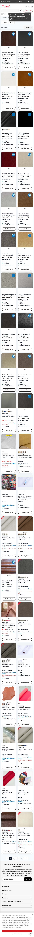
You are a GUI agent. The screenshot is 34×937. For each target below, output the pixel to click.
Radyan (13, 423)
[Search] (20, 10)
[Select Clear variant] (19, 661)
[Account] (29, 6)
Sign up (28, 879)
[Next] (26, 858)
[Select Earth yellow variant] (21, 452)
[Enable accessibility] (30, 933)
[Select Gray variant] (5, 830)
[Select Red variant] (9, 830)
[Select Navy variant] (7, 830)
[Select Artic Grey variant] (19, 745)
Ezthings (4, 716)
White (11, 22)
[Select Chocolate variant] (25, 452)
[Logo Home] (6, 6)
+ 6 (11, 830)
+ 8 (11, 704)
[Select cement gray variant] (3, 411)
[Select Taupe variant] (9, 661)
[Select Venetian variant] (25, 745)
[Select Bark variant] (23, 534)
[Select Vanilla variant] (9, 129)
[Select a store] (26, 6)
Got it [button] (17, 931)
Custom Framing (5, 1)
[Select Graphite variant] (5, 534)
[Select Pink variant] (9, 620)
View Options (9, 148)
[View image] (8, 47)
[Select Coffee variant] (23, 452)
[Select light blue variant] (5, 411)
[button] (17, 934)
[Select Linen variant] (25, 577)
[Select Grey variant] (7, 129)
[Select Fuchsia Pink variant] (7, 620)
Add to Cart (9, 68)
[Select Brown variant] (3, 830)
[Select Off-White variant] (19, 830)
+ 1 (27, 620)
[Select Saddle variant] (19, 534)
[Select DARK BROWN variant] (5, 704)
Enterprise (30, 1)
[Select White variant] (5, 129)
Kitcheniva (21, 464)
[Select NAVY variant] (7, 704)
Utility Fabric (6, 17)
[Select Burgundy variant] (9, 704)
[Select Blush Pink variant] (3, 620)
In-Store (5, 22)
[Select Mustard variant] (19, 452)
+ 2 (27, 745)
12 (23, 858)
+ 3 (27, 577)
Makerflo (20, 801)
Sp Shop (14, 841)
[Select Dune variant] (21, 534)
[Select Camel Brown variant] (5, 620)
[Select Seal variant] (25, 620)
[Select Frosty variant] (21, 661)
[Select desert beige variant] (9, 411)
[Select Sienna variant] (25, 534)
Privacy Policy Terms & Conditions (11, 927)
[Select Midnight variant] (23, 745)
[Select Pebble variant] (7, 534)
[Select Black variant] (3, 129)
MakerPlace (18, 1)
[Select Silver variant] (3, 534)
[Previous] (7, 858)
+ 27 (11, 411)
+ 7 (11, 620)
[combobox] (10, 11)
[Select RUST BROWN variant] (3, 704)
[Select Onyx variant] (19, 577)
